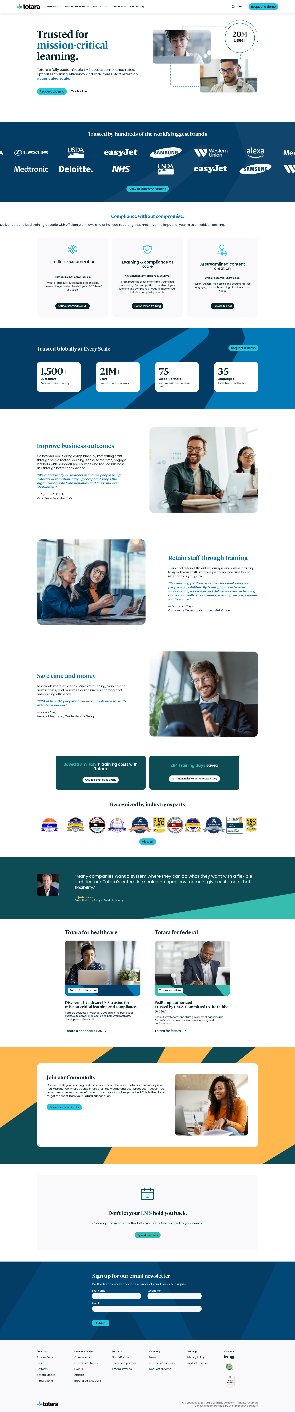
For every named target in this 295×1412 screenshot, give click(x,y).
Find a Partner (121, 1357)
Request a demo (160, 1369)
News (153, 1357)
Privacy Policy (196, 1357)
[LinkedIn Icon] (226, 1357)
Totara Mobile (46, 1375)
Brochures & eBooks (87, 1381)
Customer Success (162, 1363)
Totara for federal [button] (168, 1031)
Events (78, 1369)
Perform (42, 1369)
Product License (197, 1363)
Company (116, 6)
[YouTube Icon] (232, 1358)
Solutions (52, 6)
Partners (98, 6)
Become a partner (124, 1363)
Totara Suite (45, 1357)
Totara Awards (122, 1369)
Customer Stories (86, 1363)
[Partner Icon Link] (229, 1367)
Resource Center (75, 6)
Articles (79, 1375)
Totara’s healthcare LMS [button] (83, 1031)
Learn (40, 1363)
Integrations (45, 1381)
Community (137, 6)
